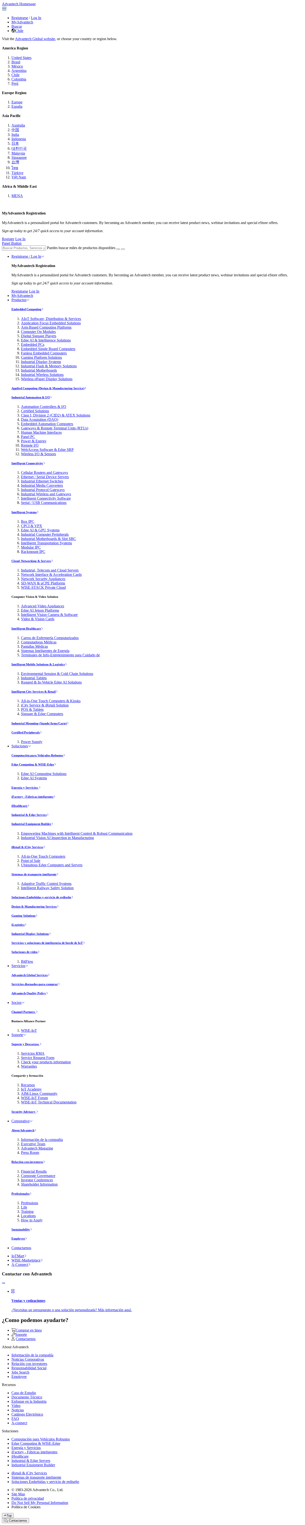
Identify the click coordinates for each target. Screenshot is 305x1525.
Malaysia (18, 153)
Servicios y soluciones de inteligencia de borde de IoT (47, 943)
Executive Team (33, 1144)
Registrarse (19, 18)
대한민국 (19, 148)
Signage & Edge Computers (42, 714)
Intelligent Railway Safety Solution (47, 888)
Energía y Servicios (25, 787)
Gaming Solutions (23, 915)
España (16, 106)
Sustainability (20, 1229)
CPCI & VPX (31, 526)
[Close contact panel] (3, 1283)
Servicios (18, 966)
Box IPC (27, 521)
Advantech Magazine (37, 1148)
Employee (18, 1238)
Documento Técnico (26, 1397)
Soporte (17, 1035)
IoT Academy (31, 1089)
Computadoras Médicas (38, 642)
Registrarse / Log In (26, 256)
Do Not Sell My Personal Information (39, 1503)
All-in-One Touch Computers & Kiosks (51, 701)
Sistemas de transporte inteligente (33, 874)
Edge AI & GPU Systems (40, 530)
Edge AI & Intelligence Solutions (46, 340)
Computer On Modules (38, 332)
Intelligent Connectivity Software (46, 498)
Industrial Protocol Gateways (43, 490)
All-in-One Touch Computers (43, 856)
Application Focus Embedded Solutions (51, 323)
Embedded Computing (26, 309)
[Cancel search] (123, 249)
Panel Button (11, 243)
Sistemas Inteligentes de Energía (45, 651)
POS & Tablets (32, 709)
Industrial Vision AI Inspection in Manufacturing (57, 838)
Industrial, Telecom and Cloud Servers (50, 570)
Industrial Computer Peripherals (45, 534)
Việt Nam (18, 177)
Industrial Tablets (34, 678)
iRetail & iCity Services (27, 847)
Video (15, 1406)
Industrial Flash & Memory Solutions (49, 366)
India (15, 135)
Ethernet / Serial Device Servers (45, 477)
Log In (36, 18)
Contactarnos (21, 1248)
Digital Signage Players (38, 336)
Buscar (16, 26)
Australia (18, 125)
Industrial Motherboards (39, 370)
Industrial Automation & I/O (30, 397)
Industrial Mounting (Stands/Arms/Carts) (39, 723)
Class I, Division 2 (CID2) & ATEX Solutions (55, 415)
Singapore (19, 157)
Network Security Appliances (43, 579)
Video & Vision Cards (37, 619)
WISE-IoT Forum (34, 1098)
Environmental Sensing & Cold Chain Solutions (57, 674)
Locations (28, 1216)
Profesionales (20, 1193)
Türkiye (17, 173)
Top (9, 1515)
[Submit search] (118, 249)
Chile (19, 31)
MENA (17, 196)
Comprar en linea (29, 1330)
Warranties (29, 1066)
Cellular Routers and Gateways (44, 473)
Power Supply (31, 742)
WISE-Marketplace (26, 1260)
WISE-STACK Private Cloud (43, 587)
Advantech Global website (35, 39)
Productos (18, 300)
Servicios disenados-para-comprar (34, 984)
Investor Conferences (37, 1180)
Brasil (15, 62)
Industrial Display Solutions (30, 934)
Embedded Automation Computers (47, 424)
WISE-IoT (29, 1030)
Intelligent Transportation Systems (46, 543)
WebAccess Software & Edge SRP (47, 450)
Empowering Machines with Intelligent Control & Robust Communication (76, 833)
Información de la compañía (42, 1140)
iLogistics (18, 924)
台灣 (15, 162)
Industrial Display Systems (41, 362)
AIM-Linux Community (39, 1094)
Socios (16, 1003)
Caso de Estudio (23, 1393)
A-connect (19, 1423)
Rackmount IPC (33, 552)
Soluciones (19, 746)
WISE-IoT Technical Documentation (48, 1102)
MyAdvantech (22, 22)
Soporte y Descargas (25, 1044)
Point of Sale (30, 861)
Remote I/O (30, 445)
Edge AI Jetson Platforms (40, 610)
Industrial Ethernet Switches (42, 481)
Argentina (18, 71)
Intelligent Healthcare (26, 628)
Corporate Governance (38, 1176)
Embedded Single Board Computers (48, 349)
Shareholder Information (39, 1184)
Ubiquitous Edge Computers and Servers (51, 865)
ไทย (14, 168)
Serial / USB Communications (43, 503)
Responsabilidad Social (28, 1368)
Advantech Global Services (29, 975)
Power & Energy (33, 441)
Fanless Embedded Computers (44, 353)
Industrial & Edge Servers (29, 815)
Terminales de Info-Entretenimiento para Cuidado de (60, 655)
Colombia (18, 79)
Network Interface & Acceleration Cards (51, 575)
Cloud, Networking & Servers (31, 561)
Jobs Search (20, 1372)
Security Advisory (23, 1111)
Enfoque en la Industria (28, 1401)
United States (21, 58)
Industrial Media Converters (42, 485)
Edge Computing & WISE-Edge (32, 764)
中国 (15, 130)
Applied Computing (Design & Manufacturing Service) (47, 388)
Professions (29, 1203)
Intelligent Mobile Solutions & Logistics (38, 664)
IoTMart (17, 1256)
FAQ (15, 1419)
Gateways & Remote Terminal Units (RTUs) (54, 428)
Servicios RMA (33, 1053)
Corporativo (20, 1121)
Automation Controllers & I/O (43, 407)
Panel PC (28, 437)
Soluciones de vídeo (24, 952)
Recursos (28, 1085)
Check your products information (46, 1062)
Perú (14, 83)
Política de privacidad (27, 1498)
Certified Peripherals (25, 732)
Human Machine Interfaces (41, 432)
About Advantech (22, 1130)
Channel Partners (23, 1012)
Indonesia (18, 139)
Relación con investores (27, 1162)
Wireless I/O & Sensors (38, 454)
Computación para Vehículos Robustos (37, 755)
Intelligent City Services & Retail (33, 691)
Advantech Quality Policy (28, 993)
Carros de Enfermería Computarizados (50, 638)
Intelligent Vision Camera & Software (49, 615)
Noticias (17, 1410)
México (17, 66)
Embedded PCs (32, 344)
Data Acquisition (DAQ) (39, 419)
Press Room (30, 1152)
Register (8, 239)
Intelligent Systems (24, 512)
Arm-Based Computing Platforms (46, 327)
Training (27, 1211)
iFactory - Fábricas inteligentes (32, 796)
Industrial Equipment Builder (31, 824)
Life (24, 1207)
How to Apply (32, 1220)
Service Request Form (37, 1058)
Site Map (18, 1494)
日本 (15, 143)
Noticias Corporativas (27, 1359)
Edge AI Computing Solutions (43, 774)
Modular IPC (31, 547)
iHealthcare (19, 806)
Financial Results (34, 1171)
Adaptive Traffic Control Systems (46, 884)
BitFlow (27, 961)
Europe (16, 102)
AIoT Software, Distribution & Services (51, 319)
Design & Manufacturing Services (34, 906)
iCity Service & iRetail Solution (45, 705)
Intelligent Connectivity (27, 463)
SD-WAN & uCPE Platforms (43, 583)
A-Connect (19, 1265)
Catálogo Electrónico (27, 1414)
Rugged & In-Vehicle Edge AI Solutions (51, 682)
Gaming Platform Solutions (41, 357)
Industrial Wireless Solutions (42, 375)
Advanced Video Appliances (42, 606)
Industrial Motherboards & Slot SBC (48, 539)
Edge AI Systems (34, 778)
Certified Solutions (35, 411)
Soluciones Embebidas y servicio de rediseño (41, 897)
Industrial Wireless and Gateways (46, 494)
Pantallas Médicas (34, 646)
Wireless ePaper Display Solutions (46, 379)
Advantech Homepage (19, 4)
